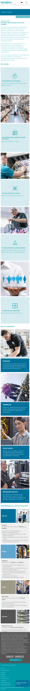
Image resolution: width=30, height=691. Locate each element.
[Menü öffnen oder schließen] (26, 2)
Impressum (3, 672)
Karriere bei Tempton (5, 670)
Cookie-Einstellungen (5, 682)
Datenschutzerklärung (20, 652)
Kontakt (2, 668)
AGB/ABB (3, 674)
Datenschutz (3, 676)
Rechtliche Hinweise (5, 678)
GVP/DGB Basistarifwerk (6, 684)
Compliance (3, 680)
